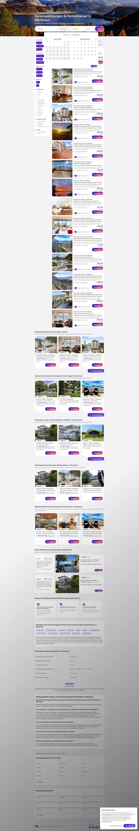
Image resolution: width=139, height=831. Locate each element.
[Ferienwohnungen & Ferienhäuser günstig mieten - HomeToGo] (4, 2)
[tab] (66, 35)
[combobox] (47, 28)
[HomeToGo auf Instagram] (90, 827)
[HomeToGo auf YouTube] (96, 827)
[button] (65, 28)
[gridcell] (64, 44)
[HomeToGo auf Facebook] (93, 827)
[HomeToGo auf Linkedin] (100, 827)
